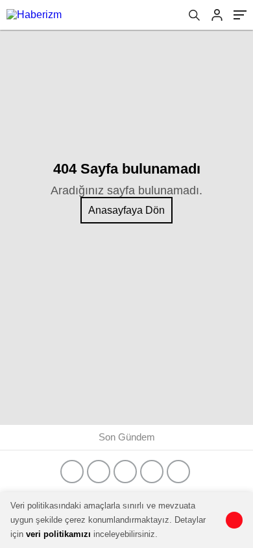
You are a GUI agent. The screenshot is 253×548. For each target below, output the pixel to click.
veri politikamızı (58, 534)
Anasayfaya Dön (126, 210)
